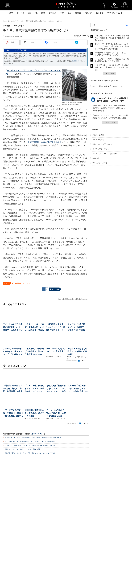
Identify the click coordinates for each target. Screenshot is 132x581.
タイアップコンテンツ (100, 149)
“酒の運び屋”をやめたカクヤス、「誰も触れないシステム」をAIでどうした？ (32, 453)
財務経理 (52, 13)
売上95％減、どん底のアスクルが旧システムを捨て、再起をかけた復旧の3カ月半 (33, 438)
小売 (62, 13)
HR (36, 13)
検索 (127, 25)
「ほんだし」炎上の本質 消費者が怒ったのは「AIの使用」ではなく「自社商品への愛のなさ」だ (112, 38)
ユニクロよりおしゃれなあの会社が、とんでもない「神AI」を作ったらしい (31, 441)
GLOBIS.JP (75, 61)
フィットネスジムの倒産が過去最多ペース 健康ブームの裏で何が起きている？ (12, 327)
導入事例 (100, 13)
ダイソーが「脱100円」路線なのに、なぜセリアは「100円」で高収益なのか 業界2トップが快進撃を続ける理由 (112, 46)
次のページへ (54, 289)
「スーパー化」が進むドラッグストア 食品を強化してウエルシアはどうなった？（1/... (34, 389)
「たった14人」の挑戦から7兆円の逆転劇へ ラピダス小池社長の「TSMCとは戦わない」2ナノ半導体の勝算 (110, 108)
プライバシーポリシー (100, 163)
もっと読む (110, 74)
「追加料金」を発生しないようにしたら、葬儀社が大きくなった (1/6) (55, 327)
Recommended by (71, 360)
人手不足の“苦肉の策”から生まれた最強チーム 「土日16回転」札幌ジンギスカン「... (13, 352)
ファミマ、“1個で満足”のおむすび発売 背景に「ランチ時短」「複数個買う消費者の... (77, 327)
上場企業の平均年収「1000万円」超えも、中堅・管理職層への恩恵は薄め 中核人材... (13, 389)
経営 (11, 13)
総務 (43, 13)
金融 (69, 13)
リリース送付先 (98, 140)
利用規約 (95, 158)
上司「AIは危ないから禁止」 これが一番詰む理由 (22, 449)
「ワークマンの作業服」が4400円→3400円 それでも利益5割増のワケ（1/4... (13, 413)
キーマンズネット (38, 434)
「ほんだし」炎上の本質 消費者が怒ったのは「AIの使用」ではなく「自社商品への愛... (34, 327)
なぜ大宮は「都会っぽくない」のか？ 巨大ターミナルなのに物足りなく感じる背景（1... (56, 389)
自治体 (78, 13)
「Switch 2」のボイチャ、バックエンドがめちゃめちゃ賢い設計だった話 (30, 445)
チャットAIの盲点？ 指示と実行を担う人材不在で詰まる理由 (56, 413)
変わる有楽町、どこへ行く (21, 283)
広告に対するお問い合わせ (102, 144)
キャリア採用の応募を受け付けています (107, 86)
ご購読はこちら (109, 122)
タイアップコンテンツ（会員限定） (105, 154)
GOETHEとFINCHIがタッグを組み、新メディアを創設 (34, 413)
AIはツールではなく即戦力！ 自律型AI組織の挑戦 (77, 351)
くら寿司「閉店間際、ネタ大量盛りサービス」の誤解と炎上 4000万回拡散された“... (78, 389)
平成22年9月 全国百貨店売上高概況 (45, 142)
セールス (21, 13)
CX (29, 13)
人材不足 (88, 13)
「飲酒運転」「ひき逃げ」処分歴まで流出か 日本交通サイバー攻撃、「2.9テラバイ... (35, 352)
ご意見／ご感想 (98, 135)
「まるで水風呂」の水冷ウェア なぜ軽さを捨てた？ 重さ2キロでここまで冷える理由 (112, 67)
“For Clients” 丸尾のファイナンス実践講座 (56, 350)
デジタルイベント (115, 13)
